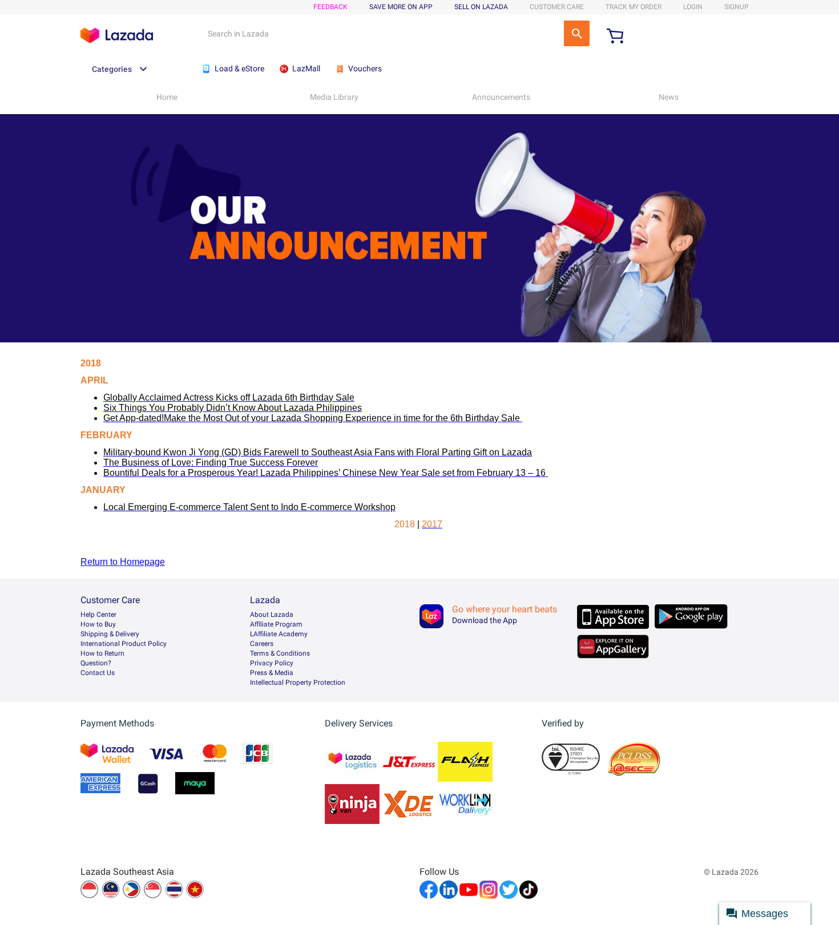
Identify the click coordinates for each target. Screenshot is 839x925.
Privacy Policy (271, 663)
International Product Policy (123, 644)
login (693, 7)
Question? (95, 663)
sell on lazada (481, 7)
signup (736, 7)
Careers (261, 644)
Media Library (334, 97)
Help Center (98, 615)
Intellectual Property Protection (297, 682)
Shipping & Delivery (109, 634)
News (669, 97)
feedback (330, 7)
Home (167, 97)
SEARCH (577, 33)
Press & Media (271, 673)
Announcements (501, 97)
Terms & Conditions (280, 653)
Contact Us (97, 673)
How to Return (102, 653)
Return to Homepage (122, 562)
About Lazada (271, 615)
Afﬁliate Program (276, 624)
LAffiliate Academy (279, 634)
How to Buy (98, 624)
